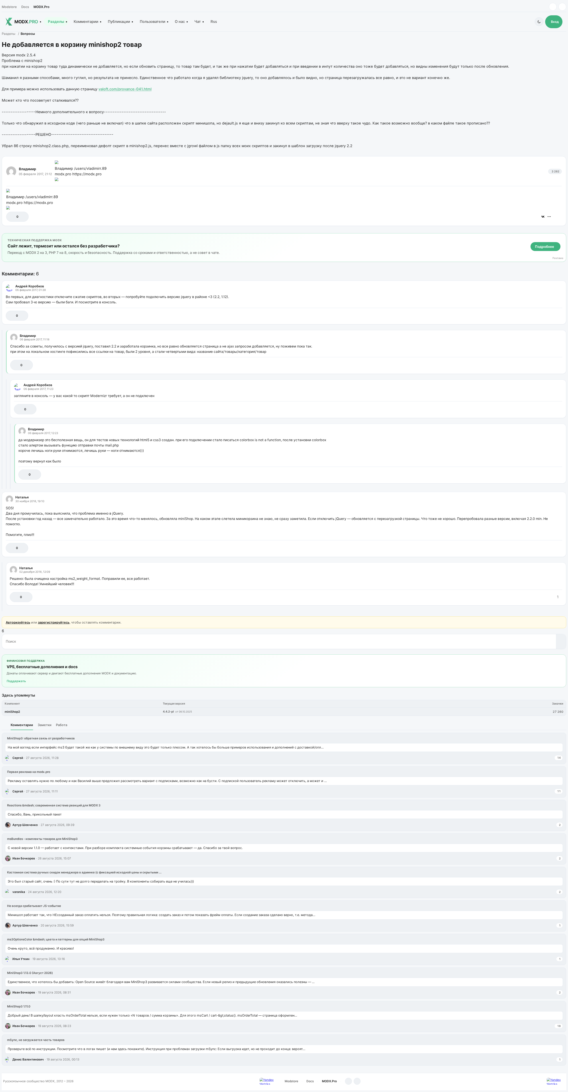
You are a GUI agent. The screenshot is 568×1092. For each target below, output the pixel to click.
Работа (61, 725)
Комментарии (86, 21)
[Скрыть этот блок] (562, 238)
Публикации (119, 21)
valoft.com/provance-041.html (125, 89)
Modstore (9, 7)
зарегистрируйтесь (53, 622)
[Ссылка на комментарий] (547, 315)
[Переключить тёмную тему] (539, 21)
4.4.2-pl (168, 711)
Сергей (17, 758)
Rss (214, 21)
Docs (25, 7)
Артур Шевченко (25, 825)
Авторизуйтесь (18, 622)
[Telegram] (553, 7)
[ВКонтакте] (543, 216)
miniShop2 (12, 711)
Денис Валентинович (28, 1059)
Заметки (44, 725)
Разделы (56, 21)
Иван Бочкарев (23, 858)
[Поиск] (561, 641)
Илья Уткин (21, 959)
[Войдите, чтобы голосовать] (12, 217)
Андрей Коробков (29, 286)
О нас (180, 21)
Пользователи (152, 21)
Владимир (27, 169)
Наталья (22, 497)
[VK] (562, 7)
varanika (18, 892)
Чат (197, 21)
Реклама (557, 258)
